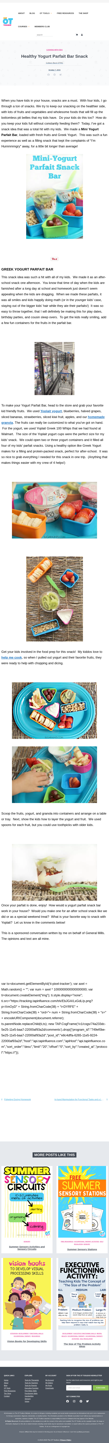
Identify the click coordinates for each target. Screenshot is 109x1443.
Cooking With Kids (54, 50)
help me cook (11, 657)
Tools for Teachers (31, 1383)
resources (36, 1336)
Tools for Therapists (32, 1380)
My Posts (48, 1385)
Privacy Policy (65, 1440)
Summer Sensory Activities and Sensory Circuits (27, 1248)
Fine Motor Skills (31, 1391)
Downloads (49, 1388)
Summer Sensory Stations (82, 1249)
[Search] (51, 34)
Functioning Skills (31, 1393)
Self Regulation (86, 1339)
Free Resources (65, 13)
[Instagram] (74, 1401)
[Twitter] (87, 1401)
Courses (22, 26)
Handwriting (29, 1396)
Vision (27, 1401)
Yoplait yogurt (51, 411)
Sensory (27, 1241)
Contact (7, 1396)
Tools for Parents (31, 1385)
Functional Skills (36, 1333)
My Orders (49, 1383)
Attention (14, 1333)
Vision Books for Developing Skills (27, 1341)
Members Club (42, 26)
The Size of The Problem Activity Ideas (82, 1345)
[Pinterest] (80, 1401)
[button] (49, 75)
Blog (32, 13)
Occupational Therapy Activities (86, 1241)
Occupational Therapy (22, 1336)
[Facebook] (67, 1401)
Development (23, 1333)
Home (6, 1380)
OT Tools (44, 13)
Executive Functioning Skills (84, 1333)
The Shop (83, 13)
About (21, 13)
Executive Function (31, 1388)
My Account (49, 1380)
